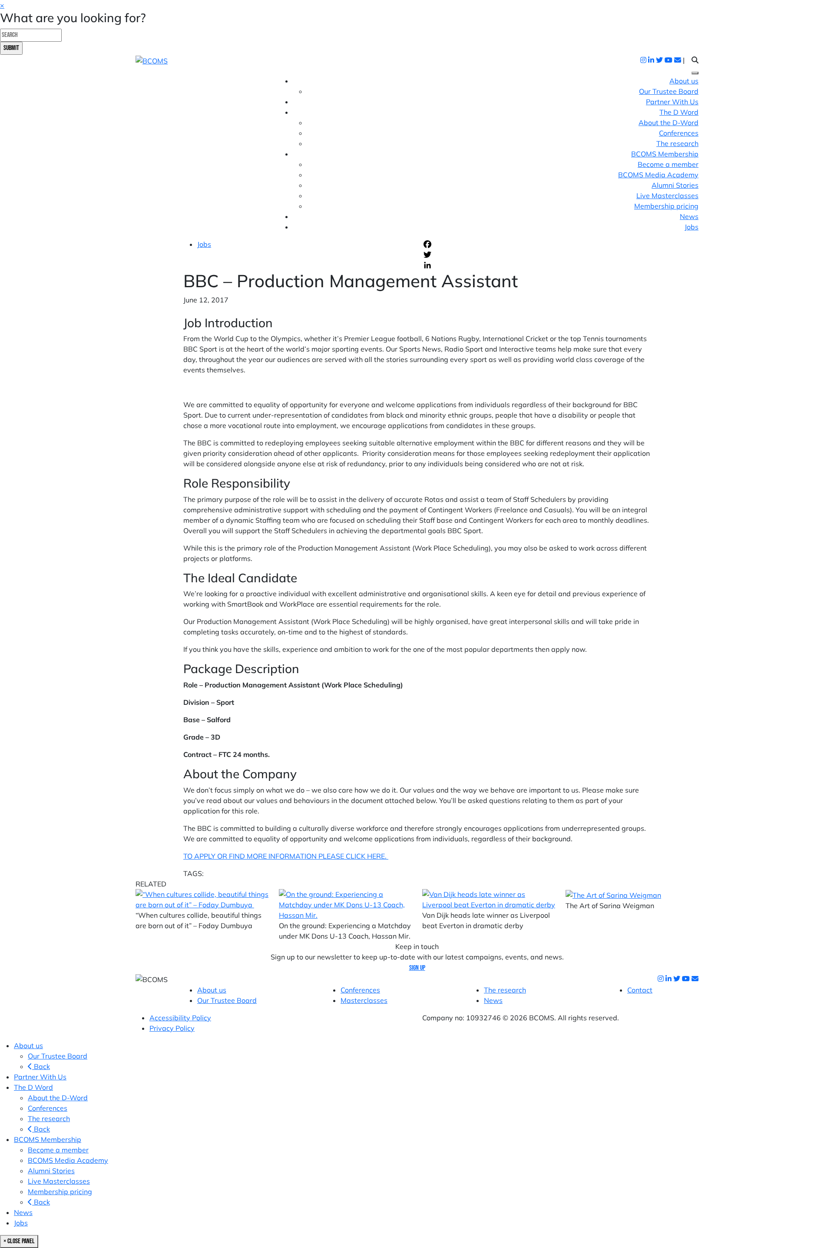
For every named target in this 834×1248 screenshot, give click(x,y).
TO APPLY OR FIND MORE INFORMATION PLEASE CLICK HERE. (285, 856)
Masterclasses (364, 1000)
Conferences (678, 133)
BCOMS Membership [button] (664, 153)
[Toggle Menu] (695, 73)
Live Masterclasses (667, 195)
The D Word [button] (678, 112)
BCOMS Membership (47, 1139)
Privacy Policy (172, 1028)
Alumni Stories (675, 185)
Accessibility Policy (180, 1017)
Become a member (668, 164)
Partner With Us (672, 101)
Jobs (691, 226)
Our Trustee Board (668, 91)
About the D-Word (668, 122)
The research (677, 143)
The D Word (33, 1087)
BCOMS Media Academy (658, 174)
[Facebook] (536, 244)
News (689, 216)
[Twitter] (536, 254)
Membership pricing (666, 206)
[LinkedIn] (536, 265)
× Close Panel (19, 1241)
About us (683, 80)
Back (41, 1066)
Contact (639, 990)
